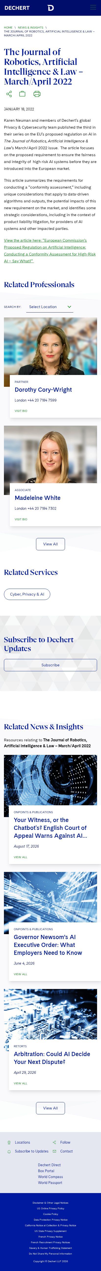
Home (8, 27)
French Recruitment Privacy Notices (50, 1242)
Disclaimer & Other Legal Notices (50, 1202)
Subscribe (50, 665)
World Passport (50, 1183)
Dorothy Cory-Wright (43, 389)
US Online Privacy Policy (50, 1208)
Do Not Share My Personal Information (50, 1253)
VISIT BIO (21, 411)
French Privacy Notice (50, 1236)
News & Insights (30, 27)
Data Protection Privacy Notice (50, 1219)
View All (50, 544)
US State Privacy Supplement (50, 1230)
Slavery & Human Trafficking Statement (50, 1247)
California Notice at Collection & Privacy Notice (50, 1225)
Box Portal (46, 1171)
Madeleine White (38, 497)
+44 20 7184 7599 (42, 400)
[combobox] (49, 306)
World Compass (50, 1177)
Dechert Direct (49, 1165)
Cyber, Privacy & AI (27, 594)
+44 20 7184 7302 (41, 508)
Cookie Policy (50, 1213)
